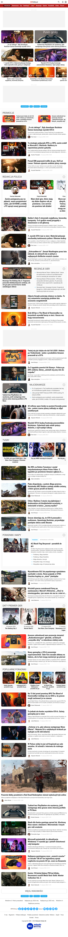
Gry (21, 5)
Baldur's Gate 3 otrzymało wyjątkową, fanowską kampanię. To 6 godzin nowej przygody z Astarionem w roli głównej (14, 74)
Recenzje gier (49, 268)
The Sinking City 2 (11, 618)
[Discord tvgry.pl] (53, 909)
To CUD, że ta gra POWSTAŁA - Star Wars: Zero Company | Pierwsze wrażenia (15, 452)
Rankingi (26, 5)
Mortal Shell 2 (28, 618)
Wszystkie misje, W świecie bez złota (44, 564)
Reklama (52, 915)
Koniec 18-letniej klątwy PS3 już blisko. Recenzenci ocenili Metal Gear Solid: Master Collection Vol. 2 (34, 879)
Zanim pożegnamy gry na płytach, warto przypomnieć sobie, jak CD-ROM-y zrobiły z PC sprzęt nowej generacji (15, 196)
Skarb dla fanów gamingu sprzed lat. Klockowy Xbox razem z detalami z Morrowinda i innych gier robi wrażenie (34, 828)
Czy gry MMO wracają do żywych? (41, 450)
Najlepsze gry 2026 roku (32, 900)
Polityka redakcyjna (21, 915)
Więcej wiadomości (34, 891)
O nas (5, 915)
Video (57, 5)
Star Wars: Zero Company (46, 618)
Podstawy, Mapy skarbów (40, 554)
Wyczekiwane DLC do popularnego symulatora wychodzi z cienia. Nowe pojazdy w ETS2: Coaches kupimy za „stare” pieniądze (34, 577)
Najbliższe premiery (34, 903)
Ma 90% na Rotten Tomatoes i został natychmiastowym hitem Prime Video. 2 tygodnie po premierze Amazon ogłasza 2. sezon (34, 473)
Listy (32, 5)
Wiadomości (24, 106)
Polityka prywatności (32, 915)
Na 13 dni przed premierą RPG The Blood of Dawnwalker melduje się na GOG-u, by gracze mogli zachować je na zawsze (34, 699)
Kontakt (31, 917)
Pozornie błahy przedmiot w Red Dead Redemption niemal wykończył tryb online (34, 780)
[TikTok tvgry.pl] (47, 909)
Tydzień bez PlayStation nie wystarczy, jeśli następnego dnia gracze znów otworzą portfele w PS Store (51, 38)
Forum (62, 5)
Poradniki (51, 5)
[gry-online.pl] (34, 2)
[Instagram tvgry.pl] (50, 909)
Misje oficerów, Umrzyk (40, 559)
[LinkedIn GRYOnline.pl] (34, 909)
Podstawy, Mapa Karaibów (41, 557)
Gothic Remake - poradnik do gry (9, 680)
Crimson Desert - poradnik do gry (61, 680)
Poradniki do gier (34, 535)
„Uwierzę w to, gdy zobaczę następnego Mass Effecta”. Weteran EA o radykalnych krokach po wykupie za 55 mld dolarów (34, 733)
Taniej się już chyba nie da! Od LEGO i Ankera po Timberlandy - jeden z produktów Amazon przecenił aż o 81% (19, 118)
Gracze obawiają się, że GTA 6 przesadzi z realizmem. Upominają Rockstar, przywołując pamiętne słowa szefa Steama (34, 523)
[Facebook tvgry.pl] (56, 909)
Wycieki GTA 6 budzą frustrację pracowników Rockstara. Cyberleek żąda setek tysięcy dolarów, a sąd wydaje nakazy (51, 57)
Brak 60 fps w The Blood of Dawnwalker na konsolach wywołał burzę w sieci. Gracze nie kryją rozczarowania (42, 74)
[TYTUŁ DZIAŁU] (34, 605)
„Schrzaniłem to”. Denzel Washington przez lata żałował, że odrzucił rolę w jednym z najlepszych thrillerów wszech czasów (34, 257)
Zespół (57, 915)
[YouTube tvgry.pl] (44, 909)
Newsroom (15, 5)
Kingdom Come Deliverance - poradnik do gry (35, 680)
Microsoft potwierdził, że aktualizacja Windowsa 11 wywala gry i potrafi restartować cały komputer (34, 845)
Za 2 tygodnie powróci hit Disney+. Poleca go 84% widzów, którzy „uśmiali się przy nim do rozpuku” (34, 373)
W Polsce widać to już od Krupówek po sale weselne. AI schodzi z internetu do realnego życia (34, 750)
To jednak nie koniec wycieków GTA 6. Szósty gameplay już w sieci (34, 716)
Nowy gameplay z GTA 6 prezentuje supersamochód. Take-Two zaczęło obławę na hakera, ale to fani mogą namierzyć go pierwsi (34, 658)
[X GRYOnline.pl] (25, 909)
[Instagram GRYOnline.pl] (22, 909)
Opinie (45, 5)
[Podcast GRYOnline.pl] (31, 909)
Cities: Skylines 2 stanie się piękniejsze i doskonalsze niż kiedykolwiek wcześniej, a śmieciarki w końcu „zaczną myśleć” (34, 506)
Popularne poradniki (34, 669)
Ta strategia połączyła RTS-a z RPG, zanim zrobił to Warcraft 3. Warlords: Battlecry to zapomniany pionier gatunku (34, 149)
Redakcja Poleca (34, 176)
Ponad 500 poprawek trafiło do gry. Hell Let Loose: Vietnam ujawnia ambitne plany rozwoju (34, 166)
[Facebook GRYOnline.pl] (19, 909)
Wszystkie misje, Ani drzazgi (41, 562)
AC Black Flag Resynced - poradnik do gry (34, 551)
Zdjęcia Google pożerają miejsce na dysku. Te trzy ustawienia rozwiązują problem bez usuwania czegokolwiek (34, 302)
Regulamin (11, 915)
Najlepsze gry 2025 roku (47, 900)
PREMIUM (7, 6)
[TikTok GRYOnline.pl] (28, 909)
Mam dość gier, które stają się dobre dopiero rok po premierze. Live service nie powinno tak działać (41, 196)
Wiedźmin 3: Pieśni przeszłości (14, 900)
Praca (62, 915)
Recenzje (39, 5)
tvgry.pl (34, 440)
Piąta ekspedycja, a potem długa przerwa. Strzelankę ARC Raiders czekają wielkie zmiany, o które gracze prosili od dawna (34, 490)
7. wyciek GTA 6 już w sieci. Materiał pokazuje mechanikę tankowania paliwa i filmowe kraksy (17, 57)
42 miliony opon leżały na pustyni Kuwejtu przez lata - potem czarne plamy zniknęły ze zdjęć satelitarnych (34, 412)
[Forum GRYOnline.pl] (37, 909)
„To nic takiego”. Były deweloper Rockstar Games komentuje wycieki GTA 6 (17, 38)
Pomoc (36, 917)
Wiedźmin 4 (59, 900)
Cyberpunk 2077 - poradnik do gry (22, 680)
